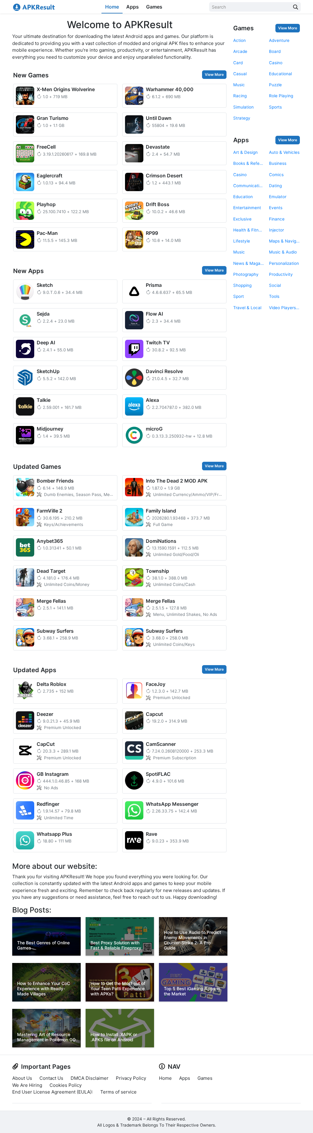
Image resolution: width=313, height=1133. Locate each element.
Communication (248, 185)
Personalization (284, 263)
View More (214, 74)
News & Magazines (248, 263)
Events (275, 207)
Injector (276, 230)
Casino (275, 62)
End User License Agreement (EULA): (52, 1092)
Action (239, 40)
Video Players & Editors (284, 307)
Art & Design (245, 152)
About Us (22, 1078)
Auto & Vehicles (284, 152)
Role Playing (281, 95)
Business (277, 163)
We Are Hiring (27, 1085)
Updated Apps (34, 670)
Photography (246, 274)
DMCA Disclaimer (90, 1078)
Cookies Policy (66, 1085)
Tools (274, 296)
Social (275, 285)
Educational (280, 73)
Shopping (242, 285)
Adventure (279, 40)
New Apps (28, 271)
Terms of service (118, 1092)
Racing (240, 95)
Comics (276, 174)
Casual (240, 73)
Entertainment (247, 207)
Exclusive (242, 219)
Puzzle (275, 84)
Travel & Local (247, 307)
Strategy (241, 118)
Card (238, 62)
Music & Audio (283, 252)
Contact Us (51, 1078)
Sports (275, 107)
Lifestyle (241, 241)
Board (275, 51)
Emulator (277, 196)
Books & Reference (248, 163)
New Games (31, 75)
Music (239, 84)
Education (243, 196)
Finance (277, 219)
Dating (275, 185)
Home (112, 7)
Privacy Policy (131, 1078)
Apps (132, 7)
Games (154, 7)
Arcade (240, 51)
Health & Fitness (248, 230)
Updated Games (37, 466)
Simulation (243, 107)
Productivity (281, 274)
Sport (238, 296)
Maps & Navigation (284, 241)
